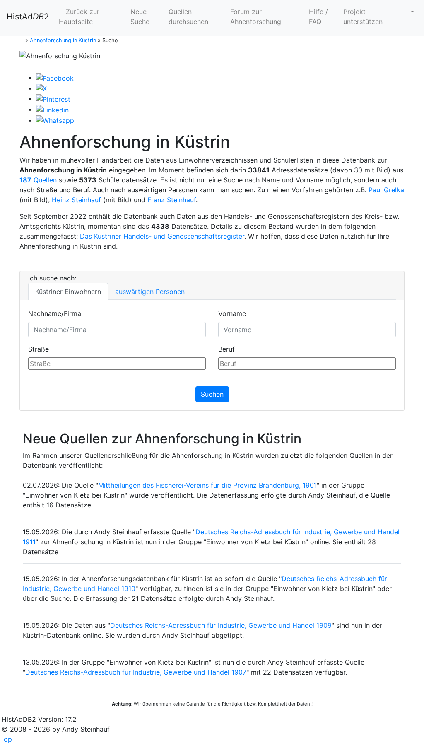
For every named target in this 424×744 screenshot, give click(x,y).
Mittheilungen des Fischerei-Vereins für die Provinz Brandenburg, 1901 (207, 485)
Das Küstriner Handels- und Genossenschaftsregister (162, 236)
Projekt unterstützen (363, 16)
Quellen (38, 180)
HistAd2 (28, 17)
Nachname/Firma (54, 313)
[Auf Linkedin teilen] (52, 109)
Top (6, 739)
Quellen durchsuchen (188, 16)
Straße (38, 349)
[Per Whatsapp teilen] (55, 120)
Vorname (232, 313)
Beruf (226, 349)
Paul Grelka (386, 190)
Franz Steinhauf (171, 200)
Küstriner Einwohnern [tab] (68, 291)
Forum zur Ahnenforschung (255, 16)
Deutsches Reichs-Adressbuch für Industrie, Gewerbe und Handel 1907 (135, 672)
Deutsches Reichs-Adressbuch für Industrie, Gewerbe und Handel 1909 (221, 625)
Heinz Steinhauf (76, 200)
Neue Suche (139, 16)
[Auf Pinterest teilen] (53, 98)
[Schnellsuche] (409, 11)
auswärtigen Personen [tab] (150, 291)
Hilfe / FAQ (318, 16)
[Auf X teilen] (41, 88)
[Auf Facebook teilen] (55, 77)
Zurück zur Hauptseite (79, 16)
